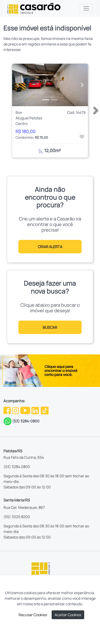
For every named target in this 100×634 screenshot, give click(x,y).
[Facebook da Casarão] (7, 410)
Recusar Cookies (33, 614)
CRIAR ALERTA (50, 246)
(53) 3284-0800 (26, 421)
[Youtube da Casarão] (25, 410)
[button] (17, 85)
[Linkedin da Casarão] (35, 410)
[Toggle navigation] (86, 8)
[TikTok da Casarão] (44, 410)
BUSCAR (50, 327)
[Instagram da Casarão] (15, 410)
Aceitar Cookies (68, 614)
